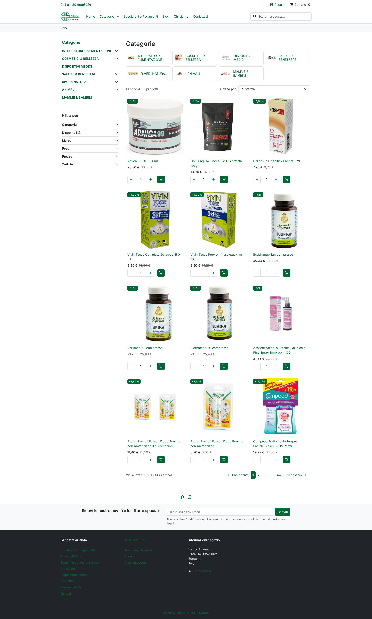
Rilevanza (248, 89)
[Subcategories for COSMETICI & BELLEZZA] (116, 59)
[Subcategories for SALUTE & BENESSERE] (116, 74)
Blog (166, 16)
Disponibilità (71, 133)
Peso (65, 148)
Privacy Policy (70, 556)
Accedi (129, 556)
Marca (66, 140)
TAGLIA (67, 164)
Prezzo (67, 156)
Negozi (65, 593)
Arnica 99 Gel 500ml (142, 161)
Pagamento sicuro (73, 575)
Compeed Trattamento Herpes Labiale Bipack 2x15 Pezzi (275, 443)
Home (90, 16)
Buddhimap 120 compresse (273, 254)
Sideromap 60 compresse (209, 348)
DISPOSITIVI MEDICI (77, 66)
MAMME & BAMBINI (77, 97)
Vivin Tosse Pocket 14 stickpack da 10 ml (216, 257)
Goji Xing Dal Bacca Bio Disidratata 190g (216, 163)
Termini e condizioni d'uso (79, 562)
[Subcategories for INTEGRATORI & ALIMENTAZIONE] (116, 51)
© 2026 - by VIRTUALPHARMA (186, 613)
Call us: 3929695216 (75, 5)
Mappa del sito (71, 587)
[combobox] (281, 16)
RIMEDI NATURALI (75, 82)
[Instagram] (189, 496)
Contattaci (200, 16)
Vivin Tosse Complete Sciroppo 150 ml (153, 257)
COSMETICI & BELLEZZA (80, 59)
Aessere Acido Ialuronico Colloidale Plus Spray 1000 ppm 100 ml (279, 350)
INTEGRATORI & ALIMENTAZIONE (87, 51)
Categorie (107, 16)
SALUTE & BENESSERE (79, 74)
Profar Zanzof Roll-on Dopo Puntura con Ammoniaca (216, 443)
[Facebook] (182, 496)
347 (279, 475)
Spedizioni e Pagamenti (141, 16)
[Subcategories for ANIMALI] (116, 90)
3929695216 (202, 571)
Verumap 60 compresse (144, 348)
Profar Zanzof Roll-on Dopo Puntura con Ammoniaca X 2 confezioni (153, 443)
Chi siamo (181, 16)
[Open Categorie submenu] (118, 16)
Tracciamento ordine (139, 550)
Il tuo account (134, 540)
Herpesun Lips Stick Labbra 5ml (276, 161)
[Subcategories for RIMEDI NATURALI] (116, 82)
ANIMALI (68, 90)
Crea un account (136, 562)
